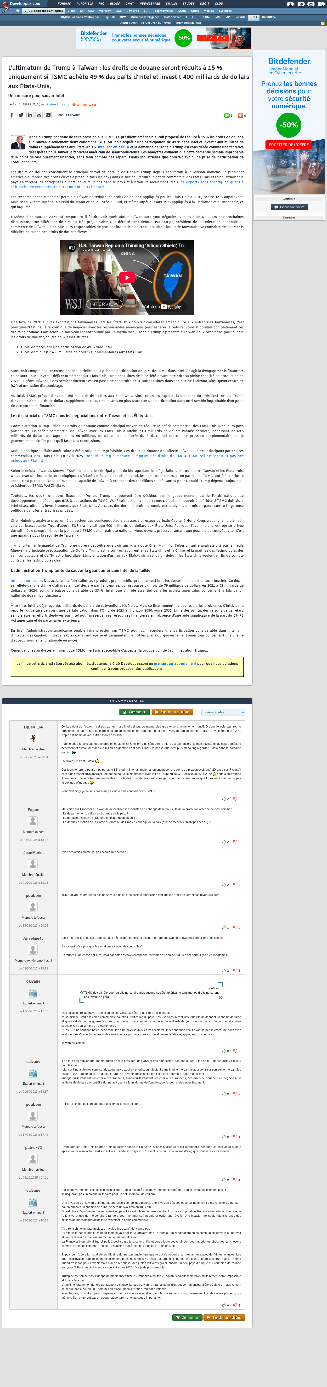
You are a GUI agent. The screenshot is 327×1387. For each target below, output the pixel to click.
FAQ (101, 4)
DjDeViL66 (33, 727)
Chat (129, 4)
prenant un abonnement (175, 664)
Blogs (114, 4)
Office (195, 11)
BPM (123, 17)
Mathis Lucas (55, 105)
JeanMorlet (33, 853)
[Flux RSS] (323, 23)
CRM (206, 17)
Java (119, 11)
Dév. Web (132, 11)
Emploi (171, 4)
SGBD (182, 11)
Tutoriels (84, 4)
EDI (146, 11)
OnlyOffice (269, 17)
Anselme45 (33, 938)
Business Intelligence (145, 17)
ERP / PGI (192, 17)
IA (81, 11)
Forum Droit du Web (188, 23)
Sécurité (240, 17)
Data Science (172, 17)
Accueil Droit (128, 23)
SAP (227, 17)
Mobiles (209, 11)
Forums (64, 4)
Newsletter (149, 4)
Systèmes (225, 11)
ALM (91, 11)
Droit (204, 4)
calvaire (33, 981)
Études (188, 4)
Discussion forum (291, 207)
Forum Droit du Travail (156, 23)
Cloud (71, 11)
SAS (217, 17)
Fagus (33, 810)
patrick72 (33, 1148)
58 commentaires (84, 105)
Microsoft (105, 11)
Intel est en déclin (113, 147)
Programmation (163, 11)
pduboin (33, 896)
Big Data (109, 17)
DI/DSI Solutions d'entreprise (43, 11)
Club (218, 4)
